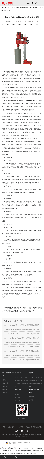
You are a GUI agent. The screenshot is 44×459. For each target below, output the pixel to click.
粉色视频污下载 (21, 453)
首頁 (3, 427)
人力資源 (4, 392)
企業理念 (4, 386)
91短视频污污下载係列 (21, 377)
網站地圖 (3, 448)
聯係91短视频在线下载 (34, 427)
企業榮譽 (4, 389)
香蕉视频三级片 (10, 453)
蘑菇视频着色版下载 (16, 451)
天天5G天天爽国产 (36, 448)
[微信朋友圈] (22, 431)
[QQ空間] (27, 431)
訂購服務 (11, 427)
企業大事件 (5, 383)
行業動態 (17, 400)
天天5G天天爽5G (24, 448)
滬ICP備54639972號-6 (22, 436)
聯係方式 (31, 397)
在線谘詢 (31, 400)
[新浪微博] (17, 431)
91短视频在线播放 (12, 448)
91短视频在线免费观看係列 (21, 385)
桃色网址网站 (31, 453)
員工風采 (17, 397)
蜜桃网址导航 (27, 451)
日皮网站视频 (4, 451)
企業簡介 (4, 380)
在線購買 (20, 427)
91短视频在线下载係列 (21, 380)
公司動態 (17, 394)
